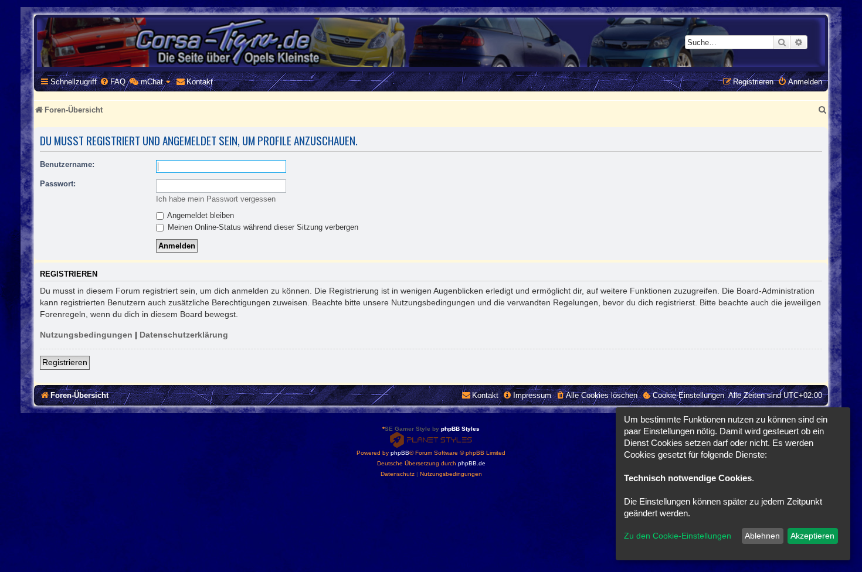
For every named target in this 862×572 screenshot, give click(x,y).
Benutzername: (67, 164)
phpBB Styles (460, 428)
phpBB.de (472, 463)
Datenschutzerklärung (184, 334)
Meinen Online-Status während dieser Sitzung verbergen (261, 227)
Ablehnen (762, 535)
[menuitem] (112, 81)
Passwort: (58, 183)
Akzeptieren (812, 535)
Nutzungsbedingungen (86, 334)
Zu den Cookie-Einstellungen (677, 535)
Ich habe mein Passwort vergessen (216, 199)
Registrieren (64, 362)
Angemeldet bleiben (199, 215)
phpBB (400, 453)
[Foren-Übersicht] (431, 42)
